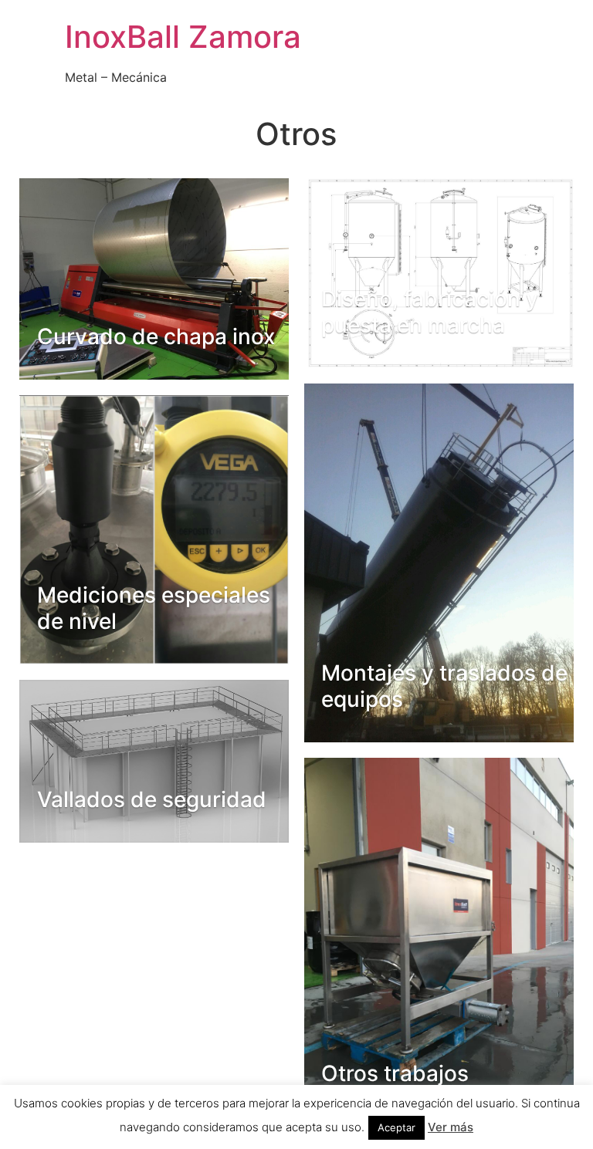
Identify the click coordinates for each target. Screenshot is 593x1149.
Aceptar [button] (396, 1127)
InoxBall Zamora (183, 37)
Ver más (450, 1127)
